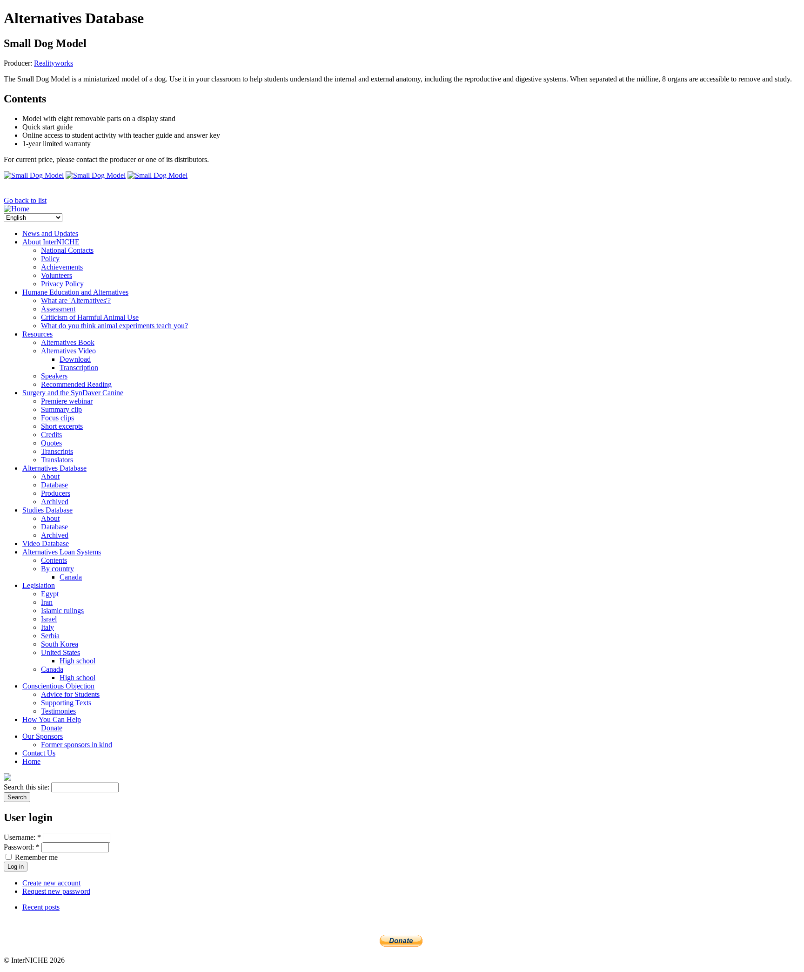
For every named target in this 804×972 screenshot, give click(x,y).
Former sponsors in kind (76, 745)
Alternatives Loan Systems (61, 552)
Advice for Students (70, 694)
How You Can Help (51, 719)
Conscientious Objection (58, 686)
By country (57, 569)
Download (75, 359)
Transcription (79, 367)
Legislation (38, 585)
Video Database (45, 543)
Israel (49, 619)
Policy (50, 259)
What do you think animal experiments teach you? (114, 326)
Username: (22, 837)
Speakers (54, 376)
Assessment (58, 309)
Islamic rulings (62, 610)
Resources (37, 334)
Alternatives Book (67, 342)
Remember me (35, 857)
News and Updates (50, 233)
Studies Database (47, 510)
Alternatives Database (54, 468)
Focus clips (57, 418)
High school (77, 661)
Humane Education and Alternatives (75, 292)
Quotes (51, 443)
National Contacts (67, 250)
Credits (51, 435)
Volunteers (56, 275)
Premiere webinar (67, 401)
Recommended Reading (76, 384)
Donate (51, 728)
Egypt (50, 594)
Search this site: (27, 787)
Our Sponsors (42, 736)
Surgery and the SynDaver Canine (72, 393)
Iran (47, 602)
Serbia (50, 636)
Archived (54, 502)
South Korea (59, 644)
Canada (71, 577)
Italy (47, 627)
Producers (55, 493)
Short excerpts (62, 426)
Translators (57, 460)
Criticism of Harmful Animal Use (90, 317)
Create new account (51, 883)
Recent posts (41, 907)
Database (54, 485)
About (50, 476)
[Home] (16, 209)
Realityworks (53, 63)
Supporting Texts (66, 703)
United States (60, 652)
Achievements (62, 267)
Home (31, 761)
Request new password (56, 891)
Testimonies (58, 711)
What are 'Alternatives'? (76, 300)
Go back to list (25, 200)
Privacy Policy (62, 284)
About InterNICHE (51, 242)
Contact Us (38, 753)
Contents (54, 560)
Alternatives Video (68, 351)
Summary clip (61, 409)
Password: (22, 847)
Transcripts (57, 451)
